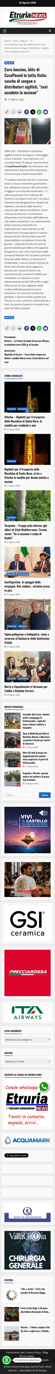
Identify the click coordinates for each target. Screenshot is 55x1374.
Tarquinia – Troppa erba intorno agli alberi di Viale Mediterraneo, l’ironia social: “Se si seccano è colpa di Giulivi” (25, 531)
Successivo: (26, 356)
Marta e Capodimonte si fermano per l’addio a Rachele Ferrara (26, 688)
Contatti (44, 1360)
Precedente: (27, 340)
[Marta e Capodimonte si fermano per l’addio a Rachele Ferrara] (27, 666)
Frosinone (11, 626)
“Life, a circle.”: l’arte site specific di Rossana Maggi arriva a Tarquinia (33, 1291)
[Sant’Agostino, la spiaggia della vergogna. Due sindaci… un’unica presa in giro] (27, 562)
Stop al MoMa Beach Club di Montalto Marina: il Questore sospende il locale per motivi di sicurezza (12, 740)
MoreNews (26, 1370)
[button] (4, 31)
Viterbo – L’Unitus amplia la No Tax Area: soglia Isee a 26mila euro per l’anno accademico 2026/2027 (35, 1329)
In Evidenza (23, 409)
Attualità (9, 63)
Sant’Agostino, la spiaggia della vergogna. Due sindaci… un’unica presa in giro (27, 586)
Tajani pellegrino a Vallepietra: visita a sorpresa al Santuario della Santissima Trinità (26, 638)
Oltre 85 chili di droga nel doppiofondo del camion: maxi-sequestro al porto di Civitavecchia (12, 759)
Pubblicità (32, 1360)
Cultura (8, 1280)
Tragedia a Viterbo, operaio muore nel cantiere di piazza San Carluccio (12, 778)
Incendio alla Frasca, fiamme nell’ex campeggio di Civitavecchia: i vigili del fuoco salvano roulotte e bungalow (12, 721)
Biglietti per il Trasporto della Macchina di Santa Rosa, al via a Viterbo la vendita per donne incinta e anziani (26, 475)
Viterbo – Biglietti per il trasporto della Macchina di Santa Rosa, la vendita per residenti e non (24, 421)
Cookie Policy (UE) (15, 1360)
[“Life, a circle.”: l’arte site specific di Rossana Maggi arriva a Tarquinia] (11, 1295)
